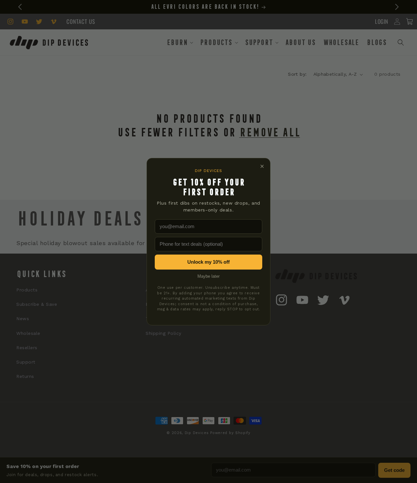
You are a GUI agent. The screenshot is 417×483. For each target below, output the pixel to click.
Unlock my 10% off (208, 262)
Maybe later (208, 276)
